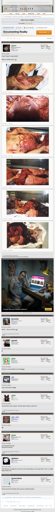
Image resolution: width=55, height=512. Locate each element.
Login (23, 13)
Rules (38, 13)
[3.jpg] (27, 140)
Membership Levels (31, 505)
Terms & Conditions (22, 505)
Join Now (43, 32)
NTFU (51, 505)
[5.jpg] (27, 203)
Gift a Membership (40, 505)
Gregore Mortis (16, 478)
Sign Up (17, 13)
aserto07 (14, 340)
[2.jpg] (27, 108)
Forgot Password (13, 505)
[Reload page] (3, 17)
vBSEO (33, 511)
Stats (44, 13)
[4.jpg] (27, 172)
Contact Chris (5, 505)
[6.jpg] (27, 235)
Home (11, 13)
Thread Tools (49, 38)
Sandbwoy (14, 458)
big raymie (15, 319)
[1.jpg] (27, 76)
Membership (31, 13)
